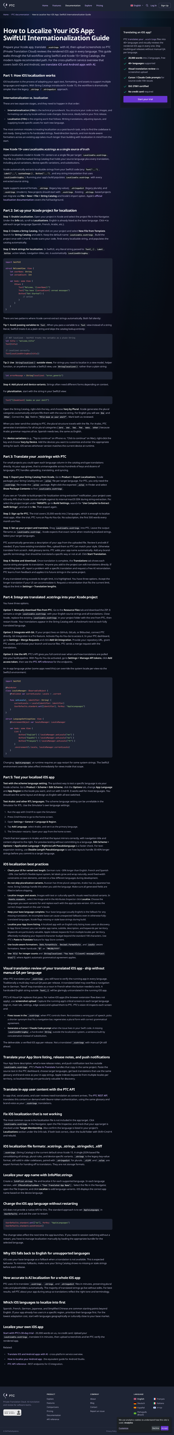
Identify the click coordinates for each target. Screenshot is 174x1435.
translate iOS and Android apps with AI (70, 64)
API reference (53, 1419)
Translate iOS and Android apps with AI (28, 1354)
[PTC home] (9, 5)
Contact (93, 1407)
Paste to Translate (45, 1067)
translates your (142, 39)
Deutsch (141, 1403)
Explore (88, 5)
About (93, 1399)
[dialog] (144, 1424)
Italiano (160, 1403)
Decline (155, 1428)
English (140, 1399)
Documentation (72, 5)
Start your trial (145, 99)
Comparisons (53, 1407)
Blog (92, 1403)
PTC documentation (20, 14)
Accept (164, 1428)
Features (56, 5)
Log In (154, 5)
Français (161, 1399)
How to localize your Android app (25, 1359)
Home (45, 5)
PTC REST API (100, 1095)
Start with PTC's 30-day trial (18, 1333)
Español (141, 1407)
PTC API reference (43, 661)
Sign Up (164, 5)
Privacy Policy (111, 1431)
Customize (123, 1428)
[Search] (147, 5)
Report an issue (97, 1411)
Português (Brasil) (142, 1413)
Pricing (99, 5)
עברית (159, 1407)
